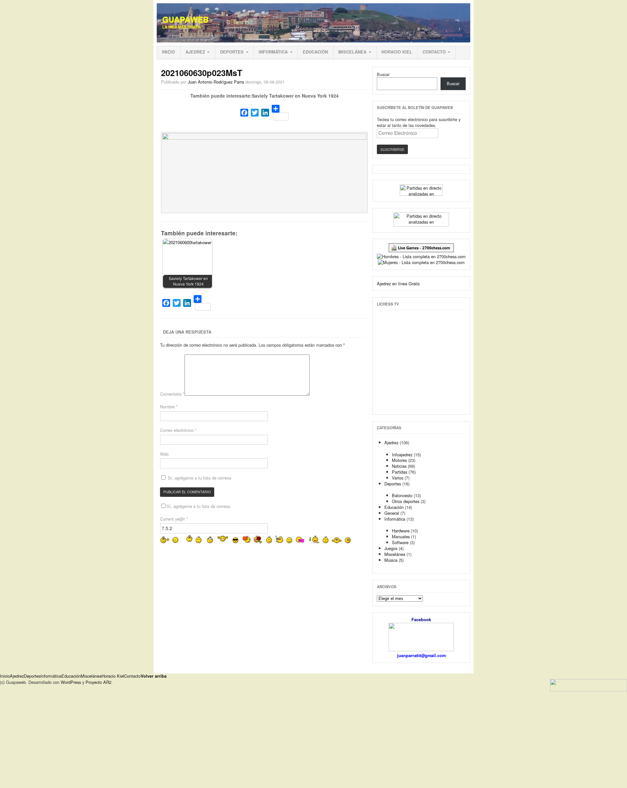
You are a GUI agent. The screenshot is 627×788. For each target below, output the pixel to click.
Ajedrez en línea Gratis (398, 283)
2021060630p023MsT (201, 73)
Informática (273, 52)
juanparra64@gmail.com (421, 655)
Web (164, 454)
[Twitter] (254, 113)
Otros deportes (405, 501)
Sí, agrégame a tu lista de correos (199, 478)
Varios (397, 478)
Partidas (399, 472)
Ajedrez (195, 52)
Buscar (383, 74)
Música (390, 560)
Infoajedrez (402, 454)
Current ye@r (174, 519)
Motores (399, 460)
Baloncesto (402, 495)
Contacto (434, 52)
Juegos (390, 548)
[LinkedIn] (265, 113)
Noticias (399, 466)
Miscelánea (352, 52)
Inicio (168, 52)
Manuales (401, 536)
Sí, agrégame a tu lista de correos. (199, 506)
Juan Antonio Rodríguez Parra (216, 82)
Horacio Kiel (396, 52)
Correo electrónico (178, 430)
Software (400, 542)
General (391, 513)
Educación (315, 52)
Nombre (169, 406)
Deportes (232, 52)
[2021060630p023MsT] (264, 138)
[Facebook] (244, 113)
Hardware (401, 531)
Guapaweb (185, 19)
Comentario (172, 394)
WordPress (71, 682)
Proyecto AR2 (98, 682)
